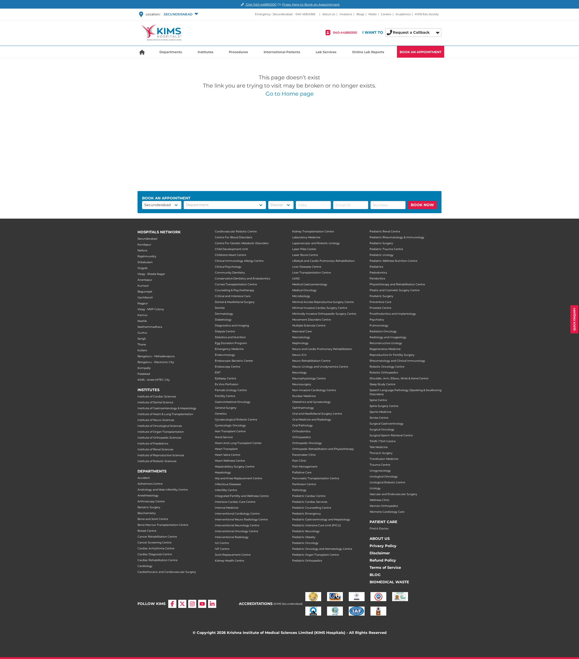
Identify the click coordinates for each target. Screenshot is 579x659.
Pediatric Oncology (305, 543)
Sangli (142, 338)
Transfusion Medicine (384, 459)
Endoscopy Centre (227, 366)
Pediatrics (376, 266)
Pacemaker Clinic (304, 454)
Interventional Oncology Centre (236, 531)
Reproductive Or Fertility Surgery (392, 355)
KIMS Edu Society (427, 14)
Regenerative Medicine (385, 349)
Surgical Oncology (382, 429)
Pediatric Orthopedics (307, 560)
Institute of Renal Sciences (155, 449)
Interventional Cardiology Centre (237, 513)
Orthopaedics (301, 437)
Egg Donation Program (231, 343)
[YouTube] (202, 604)
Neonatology (301, 337)
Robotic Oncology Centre (387, 366)
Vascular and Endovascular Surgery (393, 494)
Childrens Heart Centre (230, 255)
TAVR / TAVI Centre (383, 441)
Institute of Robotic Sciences (157, 461)
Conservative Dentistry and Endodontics (242, 278)
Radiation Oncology (383, 331)
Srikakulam (145, 262)
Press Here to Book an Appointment (311, 4)
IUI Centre (222, 543)
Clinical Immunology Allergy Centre (239, 260)
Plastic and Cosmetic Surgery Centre (395, 290)
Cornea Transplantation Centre (236, 284)
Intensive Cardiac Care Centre (235, 501)
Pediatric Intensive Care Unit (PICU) (316, 525)
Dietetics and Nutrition (230, 337)
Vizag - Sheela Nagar (151, 274)
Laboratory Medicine (306, 237)
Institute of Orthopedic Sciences (159, 437)
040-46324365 (305, 14)
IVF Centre (222, 548)
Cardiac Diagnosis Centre (155, 554)
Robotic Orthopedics (384, 372)
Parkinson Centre (304, 484)
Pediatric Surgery (381, 243)
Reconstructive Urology (386, 343)
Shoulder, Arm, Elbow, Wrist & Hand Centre (399, 378)
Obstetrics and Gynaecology (311, 402)
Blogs (360, 14)
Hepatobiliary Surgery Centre (234, 466)
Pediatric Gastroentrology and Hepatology (321, 519)
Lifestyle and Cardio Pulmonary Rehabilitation (323, 260)
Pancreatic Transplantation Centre (315, 478)
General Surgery (226, 407)
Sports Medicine (380, 411)
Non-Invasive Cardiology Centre (314, 390)
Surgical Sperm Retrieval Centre (391, 435)
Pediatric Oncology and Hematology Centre (322, 548)
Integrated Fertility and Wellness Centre (242, 496)
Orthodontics (301, 431)
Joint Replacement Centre (233, 554)
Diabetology (223, 319)
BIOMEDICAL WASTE (389, 582)
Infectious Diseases (228, 484)
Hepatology (223, 472)
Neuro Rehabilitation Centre (311, 360)
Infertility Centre (226, 490)
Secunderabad (147, 238)
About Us (328, 14)
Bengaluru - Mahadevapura (156, 356)
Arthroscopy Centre (151, 501)
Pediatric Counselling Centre (311, 507)
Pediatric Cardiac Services (309, 501)
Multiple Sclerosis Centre (308, 325)
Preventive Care (380, 302)
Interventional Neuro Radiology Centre (241, 519)
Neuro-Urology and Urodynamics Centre (320, 366)
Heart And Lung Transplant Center (238, 443)
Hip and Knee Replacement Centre (238, 478)
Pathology (299, 490)
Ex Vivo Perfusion (226, 384)
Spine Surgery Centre (384, 406)
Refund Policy (383, 560)
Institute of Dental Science (155, 402)
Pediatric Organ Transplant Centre (315, 554)
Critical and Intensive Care (232, 296)
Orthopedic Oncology (307, 443)
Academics (403, 14)
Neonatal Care (302, 331)
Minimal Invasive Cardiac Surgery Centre (319, 307)
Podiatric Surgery (381, 296)
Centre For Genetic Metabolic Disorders (241, 243)
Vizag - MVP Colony (151, 309)
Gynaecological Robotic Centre (236, 419)
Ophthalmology (303, 407)
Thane (142, 344)
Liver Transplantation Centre (311, 272)
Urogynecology (380, 470)
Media (372, 14)
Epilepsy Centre (225, 378)
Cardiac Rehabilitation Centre (158, 560)
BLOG (375, 575)
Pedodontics (378, 272)
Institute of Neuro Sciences (156, 420)
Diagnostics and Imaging (232, 325)
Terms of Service (385, 567)
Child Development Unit (231, 249)
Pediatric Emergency (306, 513)
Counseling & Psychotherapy (234, 290)
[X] (182, 604)
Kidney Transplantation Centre (313, 231)
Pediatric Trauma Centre (386, 249)
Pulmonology (379, 325)
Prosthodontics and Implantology (393, 313)
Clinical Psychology (228, 266)
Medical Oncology (304, 290)
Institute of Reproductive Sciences (161, 455)
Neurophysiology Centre (309, 378)
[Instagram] (192, 604)
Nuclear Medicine (304, 396)
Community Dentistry (230, 272)
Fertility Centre (225, 396)
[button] (180, 14)
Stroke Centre (379, 417)
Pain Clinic (299, 460)
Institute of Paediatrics (153, 443)
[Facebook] (172, 604)
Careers (386, 14)
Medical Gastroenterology (309, 284)
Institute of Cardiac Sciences (157, 396)
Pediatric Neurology (306, 531)
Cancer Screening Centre (154, 542)
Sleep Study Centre (382, 384)
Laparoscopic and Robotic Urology (316, 243)
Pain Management (304, 466)
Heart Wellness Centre (230, 460)
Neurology (299, 372)
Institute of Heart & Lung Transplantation (165, 414)
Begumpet (145, 291)
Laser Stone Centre (305, 255)
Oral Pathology (302, 425)
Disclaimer (380, 553)
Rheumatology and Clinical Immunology (397, 360)
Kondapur (144, 244)
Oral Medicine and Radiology (311, 419)
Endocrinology (225, 355)
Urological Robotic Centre (387, 482)
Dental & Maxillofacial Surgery (235, 302)
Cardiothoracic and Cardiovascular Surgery (167, 572)
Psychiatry (377, 319)
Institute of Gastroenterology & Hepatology (167, 408)
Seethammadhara (150, 326)
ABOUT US (380, 538)
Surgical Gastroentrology (386, 423)
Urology (375, 488)
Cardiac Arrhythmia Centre (156, 548)
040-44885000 (345, 33)
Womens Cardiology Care (387, 511)
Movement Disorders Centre (311, 319)
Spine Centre (378, 400)
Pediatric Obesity (304, 537)
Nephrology (300, 343)
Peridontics (377, 278)
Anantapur (145, 279)
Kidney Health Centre (229, 560)
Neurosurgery (301, 384)
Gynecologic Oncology (230, 425)
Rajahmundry (147, 256)
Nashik (142, 321)
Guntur (142, 332)
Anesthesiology (148, 495)
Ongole (142, 268)
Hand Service (224, 437)
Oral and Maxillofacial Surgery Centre (317, 413)
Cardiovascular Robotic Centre (236, 231)
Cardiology (145, 566)
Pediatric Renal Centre (385, 231)
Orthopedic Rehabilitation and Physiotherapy (323, 449)
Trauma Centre (380, 464)
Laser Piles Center (304, 249)
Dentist (220, 307)
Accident (144, 477)
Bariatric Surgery (149, 507)
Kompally (144, 368)
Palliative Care (301, 472)
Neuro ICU (299, 355)
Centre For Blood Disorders (233, 237)
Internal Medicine (226, 507)
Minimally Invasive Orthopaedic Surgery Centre (324, 313)
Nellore (142, 250)
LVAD (296, 278)
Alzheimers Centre (150, 483)
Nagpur (143, 303)
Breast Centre (147, 530)
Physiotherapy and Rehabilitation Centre (397, 284)
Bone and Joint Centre (153, 519)
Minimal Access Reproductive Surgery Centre (323, 302)
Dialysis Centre (225, 331)
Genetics (221, 413)
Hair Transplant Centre (230, 431)
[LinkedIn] (212, 604)
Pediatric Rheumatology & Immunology (397, 237)
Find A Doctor (379, 528)
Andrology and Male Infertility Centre (163, 489)
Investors (345, 14)
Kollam (142, 350)
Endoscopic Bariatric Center (234, 360)
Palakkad (144, 374)
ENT (218, 372)
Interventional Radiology (232, 537)
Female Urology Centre (231, 390)
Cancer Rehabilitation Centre (157, 536)
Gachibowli (145, 297)
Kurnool (143, 285)
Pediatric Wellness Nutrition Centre (393, 260)
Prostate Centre (380, 307)
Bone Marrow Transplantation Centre (163, 525)
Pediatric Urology (382, 255)
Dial (260, 4)
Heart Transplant (226, 449)
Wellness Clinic (379, 500)
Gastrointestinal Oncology (232, 402)
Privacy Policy (383, 546)
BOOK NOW (422, 205)
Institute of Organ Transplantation (161, 431)
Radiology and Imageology (388, 337)
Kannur (143, 315)
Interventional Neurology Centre (237, 525)
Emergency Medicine (229, 349)
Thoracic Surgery (381, 453)
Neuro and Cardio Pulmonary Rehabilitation (322, 349)
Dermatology (224, 313)
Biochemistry (147, 513)
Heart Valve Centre (227, 454)
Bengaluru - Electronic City (156, 362)
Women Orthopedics (384, 506)
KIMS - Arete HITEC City (154, 379)
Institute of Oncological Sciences (160, 426)
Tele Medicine (379, 447)
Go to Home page (290, 93)
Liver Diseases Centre (306, 266)
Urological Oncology (384, 476)
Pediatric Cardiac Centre (308, 496)
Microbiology (301, 296)
